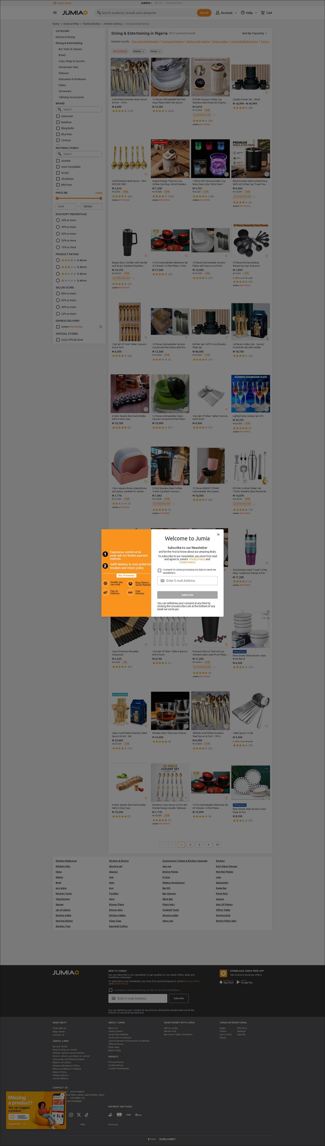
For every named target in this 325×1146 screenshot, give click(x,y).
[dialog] (162, 573)
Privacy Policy (197, 559)
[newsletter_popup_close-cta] (218, 534)
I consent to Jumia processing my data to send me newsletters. (189, 571)
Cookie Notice (187, 562)
